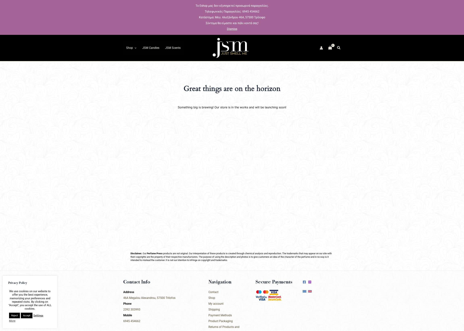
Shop (211, 298)
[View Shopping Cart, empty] (330, 47)
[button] (134, 48)
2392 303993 (131, 309)
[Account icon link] (321, 48)
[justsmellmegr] (304, 282)
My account (215, 303)
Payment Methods (220, 315)
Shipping (214, 309)
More (12, 320)
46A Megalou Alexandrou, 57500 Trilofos (149, 298)
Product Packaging (220, 321)
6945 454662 (131, 321)
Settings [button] (38, 315)
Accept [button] (26, 315)
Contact (213, 292)
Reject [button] (14, 315)
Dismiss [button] (232, 29)
